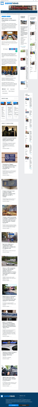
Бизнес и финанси (31, 168)
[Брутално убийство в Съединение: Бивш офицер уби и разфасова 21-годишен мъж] (9, 237)
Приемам (13, 405)
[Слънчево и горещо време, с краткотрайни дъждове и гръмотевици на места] (23, 50)
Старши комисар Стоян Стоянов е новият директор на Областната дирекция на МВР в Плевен (9, 193)
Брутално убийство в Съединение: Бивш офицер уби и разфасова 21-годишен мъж (9, 246)
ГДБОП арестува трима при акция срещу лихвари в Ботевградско (9, 379)
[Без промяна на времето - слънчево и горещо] (23, 83)
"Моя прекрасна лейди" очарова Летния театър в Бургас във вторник (31, 149)
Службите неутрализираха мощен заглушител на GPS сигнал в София (9, 139)
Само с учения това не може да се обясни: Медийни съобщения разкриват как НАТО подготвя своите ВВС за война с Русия (28, 73)
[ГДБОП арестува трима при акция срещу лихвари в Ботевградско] (9, 370)
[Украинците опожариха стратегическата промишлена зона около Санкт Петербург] (23, 59)
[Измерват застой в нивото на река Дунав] (27, 112)
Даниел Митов (4, 91)
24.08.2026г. (23, 47)
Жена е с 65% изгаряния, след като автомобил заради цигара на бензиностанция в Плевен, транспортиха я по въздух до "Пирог (9, 271)
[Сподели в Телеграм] (16, 49)
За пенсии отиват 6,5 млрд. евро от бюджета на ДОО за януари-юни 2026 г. (31, 162)
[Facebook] (33, 0)
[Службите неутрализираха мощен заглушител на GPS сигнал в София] (9, 131)
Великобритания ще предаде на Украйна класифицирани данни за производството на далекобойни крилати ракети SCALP (24, 31)
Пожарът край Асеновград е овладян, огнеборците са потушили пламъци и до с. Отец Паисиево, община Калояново (9, 220)
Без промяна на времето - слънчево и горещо (27, 84)
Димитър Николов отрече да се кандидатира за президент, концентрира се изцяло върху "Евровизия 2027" (32, 136)
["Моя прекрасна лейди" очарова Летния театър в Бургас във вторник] (27, 146)
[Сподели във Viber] (14, 49)
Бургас (30, 141)
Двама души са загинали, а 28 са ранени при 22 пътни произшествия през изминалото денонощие (9, 298)
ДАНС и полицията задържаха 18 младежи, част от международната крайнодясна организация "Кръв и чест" (9, 325)
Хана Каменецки (5, 93)
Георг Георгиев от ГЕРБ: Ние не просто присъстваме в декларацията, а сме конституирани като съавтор (16, 111)
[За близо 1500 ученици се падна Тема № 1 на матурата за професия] (32, 33)
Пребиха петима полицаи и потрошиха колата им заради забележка (9, 353)
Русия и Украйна (23, 46)
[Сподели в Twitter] (12, 49)
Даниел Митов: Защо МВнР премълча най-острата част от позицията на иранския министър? (3, 112)
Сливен (31, 127)
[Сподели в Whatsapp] (16, 51)
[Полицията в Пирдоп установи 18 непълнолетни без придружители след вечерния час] (9, 157)
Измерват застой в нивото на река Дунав (31, 113)
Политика (2, 102)
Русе (30, 115)
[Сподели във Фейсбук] (10, 49)
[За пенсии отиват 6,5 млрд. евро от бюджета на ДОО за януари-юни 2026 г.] (27, 158)
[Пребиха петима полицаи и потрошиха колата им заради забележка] (9, 345)
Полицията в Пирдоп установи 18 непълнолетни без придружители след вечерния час (9, 166)
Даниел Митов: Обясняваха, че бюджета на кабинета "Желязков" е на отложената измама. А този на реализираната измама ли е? (10, 111)
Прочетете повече (6, 148)
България (27, 87)
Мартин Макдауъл (12, 91)
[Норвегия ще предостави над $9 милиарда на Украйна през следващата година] (32, 52)
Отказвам (24, 405)
